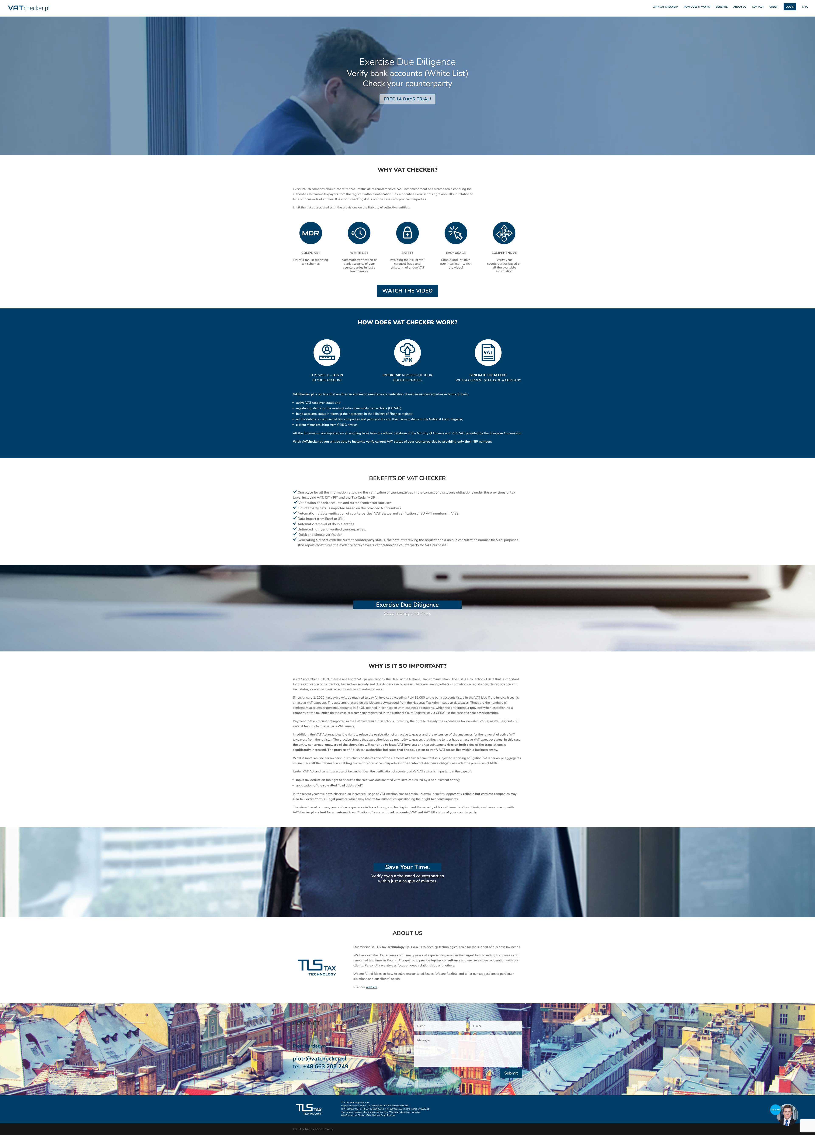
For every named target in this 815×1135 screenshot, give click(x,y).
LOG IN (790, 6)
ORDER (773, 6)
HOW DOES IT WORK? (696, 6)
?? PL (805, 6)
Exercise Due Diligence (407, 61)
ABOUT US (739, 6)
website (371, 987)
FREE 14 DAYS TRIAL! (407, 99)
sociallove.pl (324, 1129)
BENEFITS (722, 6)
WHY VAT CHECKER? (665, 6)
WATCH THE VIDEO (407, 290)
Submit (511, 1073)
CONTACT (758, 6)
